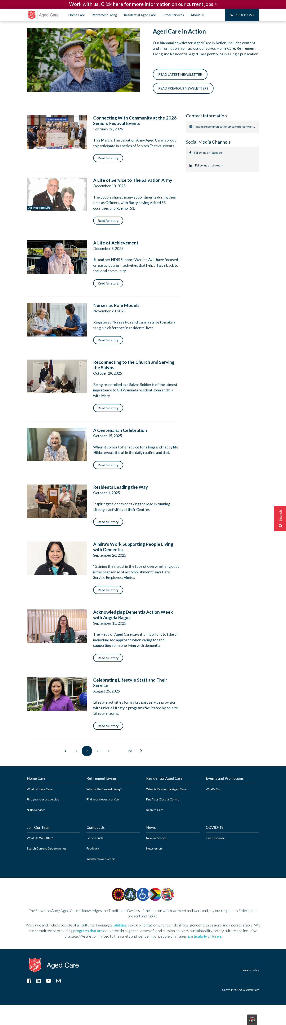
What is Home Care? (40, 789)
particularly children (204, 936)
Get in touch (94, 838)
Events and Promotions (225, 778)
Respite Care (154, 810)
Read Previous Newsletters (183, 88)
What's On (213, 789)
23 (130, 751)
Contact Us (95, 827)
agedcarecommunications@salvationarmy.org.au (227, 126)
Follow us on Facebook (208, 152)
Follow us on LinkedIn (209, 165)
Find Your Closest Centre (162, 799)
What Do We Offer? (40, 838)
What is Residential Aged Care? (166, 789)
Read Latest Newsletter (180, 74)
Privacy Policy (250, 970)
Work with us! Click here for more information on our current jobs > (143, 4)
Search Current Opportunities (46, 848)
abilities (120, 925)
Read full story (108, 158)
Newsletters (154, 848)
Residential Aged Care (164, 778)
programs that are (88, 930)
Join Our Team (38, 827)
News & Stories (156, 838)
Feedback (92, 848)
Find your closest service (43, 799)
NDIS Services (36, 810)
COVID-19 (214, 827)
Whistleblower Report (101, 859)
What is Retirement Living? (104, 789)
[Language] (252, 1019)
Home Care (36, 778)
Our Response (215, 838)
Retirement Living (101, 778)
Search (280, 516)
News (151, 827)
